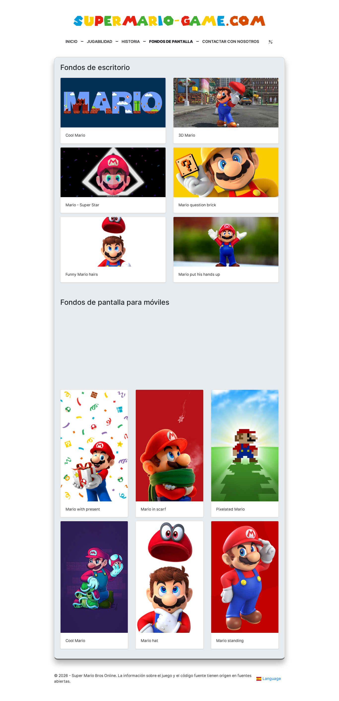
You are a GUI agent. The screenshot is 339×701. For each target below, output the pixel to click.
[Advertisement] (169, 353)
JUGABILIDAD (99, 41)
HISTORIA (131, 41)
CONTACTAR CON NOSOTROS (230, 41)
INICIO (71, 41)
